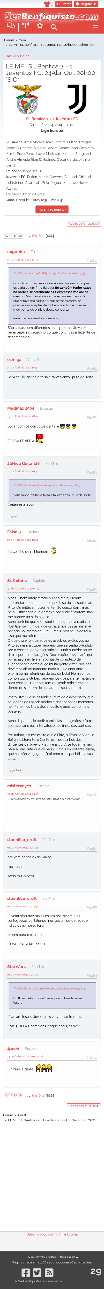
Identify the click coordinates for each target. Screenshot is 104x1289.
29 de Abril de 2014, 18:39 (22, 367)
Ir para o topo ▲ (68, 1256)
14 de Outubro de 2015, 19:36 (25, 1056)
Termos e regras (46, 1256)
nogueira (16, 251)
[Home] (50, 14)
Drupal (72, 1234)
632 (41, 236)
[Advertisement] (52, 1175)
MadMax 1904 (20, 408)
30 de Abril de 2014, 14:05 (22, 793)
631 (34, 236)
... (30, 236)
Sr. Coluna (17, 580)
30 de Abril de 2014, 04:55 (23, 588)
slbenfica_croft (22, 839)
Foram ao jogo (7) (52, 209)
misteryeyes (19, 785)
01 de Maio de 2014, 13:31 (22, 906)
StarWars (16, 966)
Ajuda (30, 1256)
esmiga (14, 359)
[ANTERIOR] (23, 236)
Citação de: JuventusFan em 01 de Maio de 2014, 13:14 (51, 988)
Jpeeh (13, 1048)
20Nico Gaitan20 (23, 463)
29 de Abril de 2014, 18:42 (22, 416)
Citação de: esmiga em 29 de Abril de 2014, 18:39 (48, 485)
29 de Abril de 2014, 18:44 (22, 471)
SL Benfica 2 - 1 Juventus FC (52, 119)
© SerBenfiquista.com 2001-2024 (39, 1281)
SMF (59, 1234)
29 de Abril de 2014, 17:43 (22, 259)
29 (96, 1270)
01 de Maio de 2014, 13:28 (23, 847)
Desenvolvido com (41, 1234)
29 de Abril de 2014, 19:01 (22, 539)
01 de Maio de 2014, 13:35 (22, 974)
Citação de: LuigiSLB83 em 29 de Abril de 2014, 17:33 (51, 273)
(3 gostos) (15, 770)
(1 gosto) (14, 516)
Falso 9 (14, 531)
